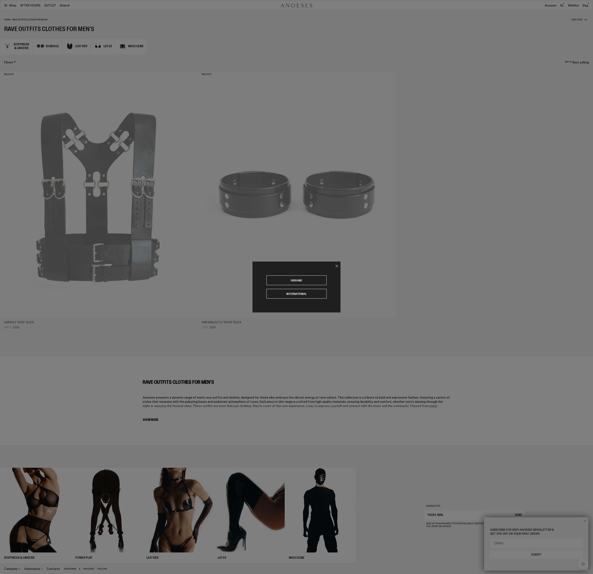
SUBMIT (536, 554)
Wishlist (573, 5)
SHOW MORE (150, 419)
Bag (586, 5)
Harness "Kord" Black (19, 322)
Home (7, 20)
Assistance (32, 569)
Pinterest (89, 569)
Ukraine (296, 280)
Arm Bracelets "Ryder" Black (221, 322)
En (562, 5)
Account (551, 5)
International (296, 294)
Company (11, 569)
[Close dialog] (585, 521)
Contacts (53, 569)
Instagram (70, 569)
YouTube (102, 569)
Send (518, 515)
